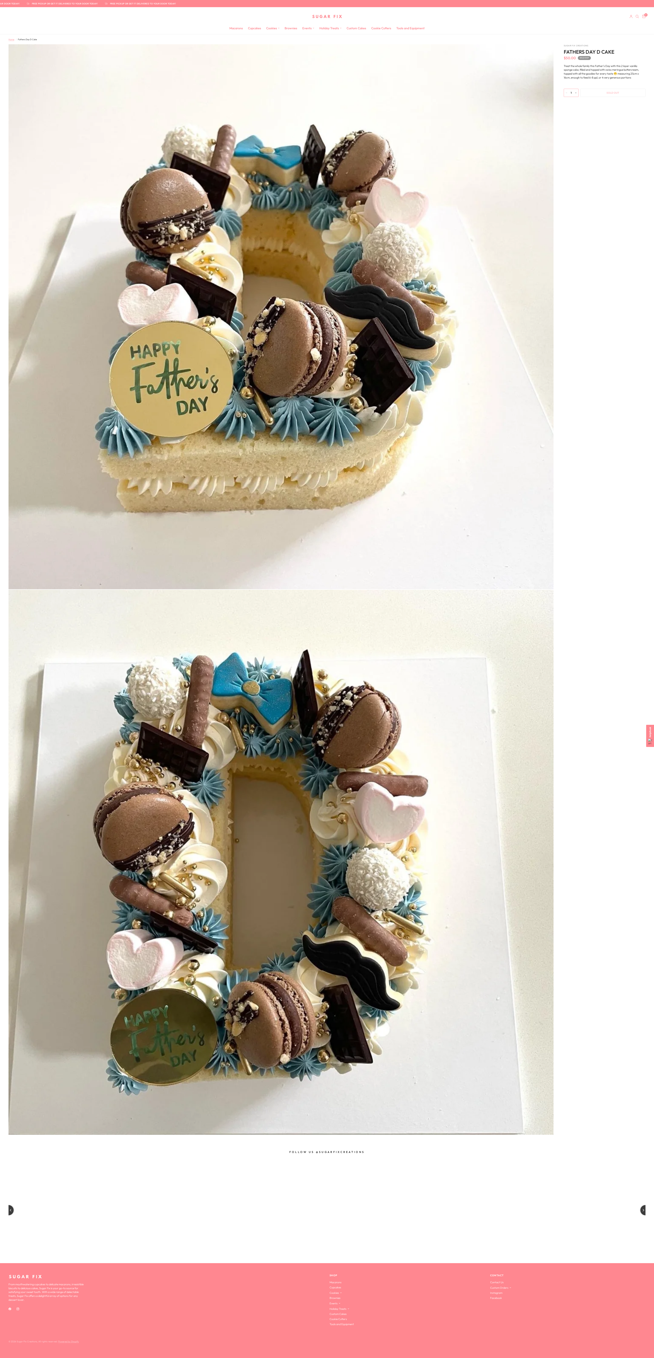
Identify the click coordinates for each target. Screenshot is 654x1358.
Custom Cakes (356, 28)
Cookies (271, 28)
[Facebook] (12, 1309)
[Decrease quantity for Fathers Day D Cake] (566, 93)
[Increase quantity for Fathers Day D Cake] (575, 93)
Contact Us (497, 1282)
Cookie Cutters (381, 28)
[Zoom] (546, 51)
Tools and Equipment (410, 28)
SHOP (333, 1275)
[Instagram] (20, 1309)
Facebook (496, 1298)
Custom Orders (499, 1287)
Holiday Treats (329, 28)
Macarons (236, 28)
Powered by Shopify (68, 1341)
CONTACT (497, 1275)
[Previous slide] (8, 1210)
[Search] (637, 16)
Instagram (496, 1292)
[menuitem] (236, 28)
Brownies (291, 28)
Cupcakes (254, 28)
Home (11, 39)
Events (307, 28)
